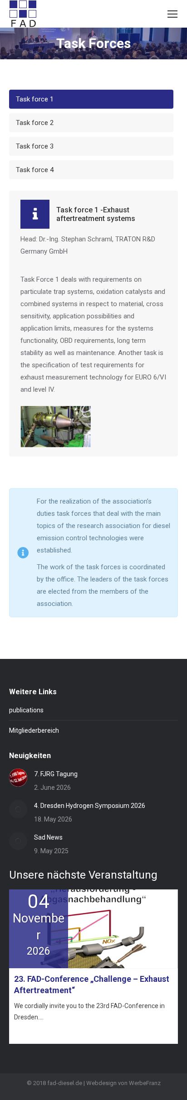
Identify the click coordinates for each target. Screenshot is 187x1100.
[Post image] (18, 778)
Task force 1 (35, 99)
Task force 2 (35, 123)
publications (26, 710)
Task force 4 (35, 170)
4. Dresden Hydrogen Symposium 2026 (89, 805)
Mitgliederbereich (34, 730)
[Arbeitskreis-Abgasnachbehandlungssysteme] (55, 427)
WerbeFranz (145, 1083)
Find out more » (34, 1033)
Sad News (48, 837)
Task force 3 (35, 146)
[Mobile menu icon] (172, 14)
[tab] (91, 99)
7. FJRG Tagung (56, 774)
